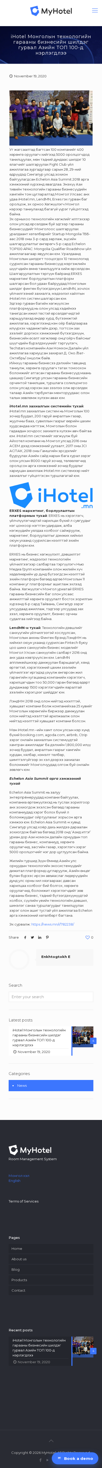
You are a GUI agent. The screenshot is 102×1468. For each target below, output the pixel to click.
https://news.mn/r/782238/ (52, 924)
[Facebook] (40, 1460)
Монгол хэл (19, 1176)
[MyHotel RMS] (51, 10)
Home (17, 1248)
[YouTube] (47, 1460)
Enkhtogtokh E (55, 957)
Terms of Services (23, 1201)
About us (19, 1259)
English (14, 1180)
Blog (16, 1269)
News (22, 1085)
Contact (18, 1290)
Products (19, 1280)
